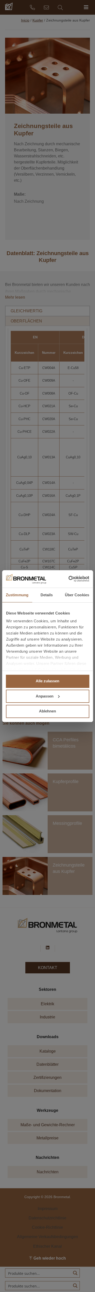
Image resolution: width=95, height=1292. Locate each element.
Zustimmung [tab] (17, 595)
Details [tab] (47, 595)
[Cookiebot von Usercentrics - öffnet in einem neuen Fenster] (67, 579)
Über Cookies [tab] (77, 595)
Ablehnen (47, 711)
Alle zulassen (47, 681)
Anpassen (44, 696)
